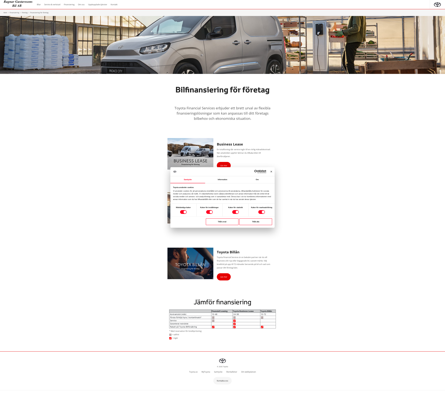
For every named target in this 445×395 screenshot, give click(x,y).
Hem (5, 12)
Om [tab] (257, 179)
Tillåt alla (255, 222)
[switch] (209, 212)
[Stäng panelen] (271, 171)
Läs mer (223, 165)
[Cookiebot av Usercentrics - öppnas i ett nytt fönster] (256, 171)
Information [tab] (222, 179)
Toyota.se (193, 372)
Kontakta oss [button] (222, 380)
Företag (25, 12)
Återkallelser (231, 372)
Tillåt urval (222, 222)
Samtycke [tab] (188, 179)
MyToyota (206, 372)
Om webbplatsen (248, 372)
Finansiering (14, 12)
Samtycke (218, 372)
